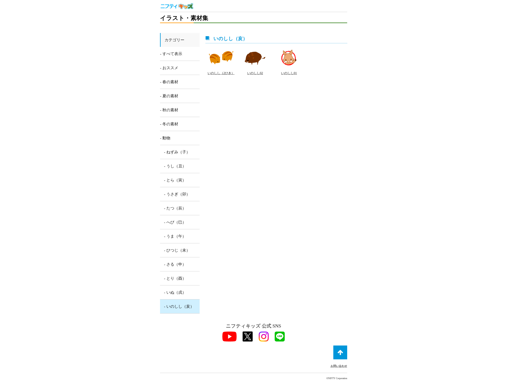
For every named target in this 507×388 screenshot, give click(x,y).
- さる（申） (175, 264)
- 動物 (165, 138)
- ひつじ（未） (177, 250)
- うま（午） (175, 236)
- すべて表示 (171, 54)
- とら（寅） (175, 180)
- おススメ (169, 68)
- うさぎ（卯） (177, 194)
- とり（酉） (175, 278)
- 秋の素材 (169, 110)
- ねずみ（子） (177, 152)
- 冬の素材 (169, 124)
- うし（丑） (175, 166)
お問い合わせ (339, 365)
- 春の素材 (169, 82)
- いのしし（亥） (179, 306)
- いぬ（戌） (175, 292)
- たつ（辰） (175, 208)
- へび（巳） (175, 222)
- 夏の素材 (169, 96)
